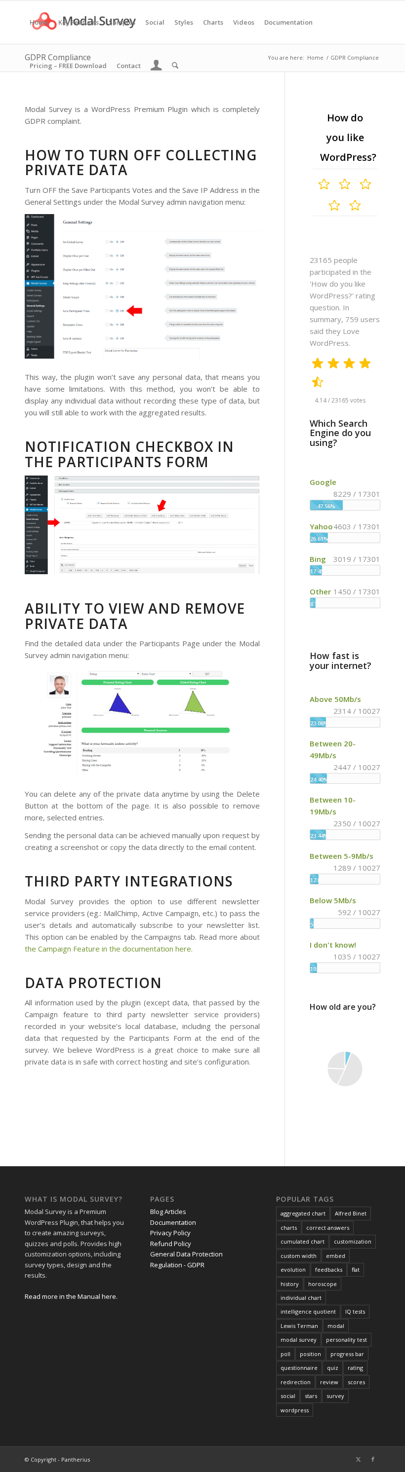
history (290, 1284)
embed (335, 1255)
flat (356, 1269)
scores (356, 1382)
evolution (293, 1269)
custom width (299, 1255)
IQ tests (355, 1311)
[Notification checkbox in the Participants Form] (142, 526)
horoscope (322, 1284)
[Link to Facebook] (372, 1459)
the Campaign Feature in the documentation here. (109, 949)
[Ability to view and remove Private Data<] (142, 722)
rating (355, 1367)
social (288, 1395)
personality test (346, 1339)
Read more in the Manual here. (71, 1296)
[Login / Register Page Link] (156, 66)
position (310, 1354)
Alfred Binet (350, 1213)
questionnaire (299, 1367)
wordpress (295, 1410)
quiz (332, 1367)
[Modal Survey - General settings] (142, 288)
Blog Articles (168, 1211)
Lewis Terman (299, 1325)
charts (289, 1227)
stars (311, 1395)
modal (335, 1325)
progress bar (347, 1354)
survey (335, 1395)
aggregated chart (303, 1213)
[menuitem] (39, 22)
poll (285, 1354)
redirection (296, 1382)
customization (352, 1241)
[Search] (175, 65)
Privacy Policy (170, 1232)
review (329, 1382)
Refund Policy (170, 1243)
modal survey (299, 1339)
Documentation (173, 1222)
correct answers (327, 1227)
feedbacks (328, 1269)
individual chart (301, 1297)
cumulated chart (302, 1241)
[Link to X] (358, 1459)
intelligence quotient (308, 1311)
